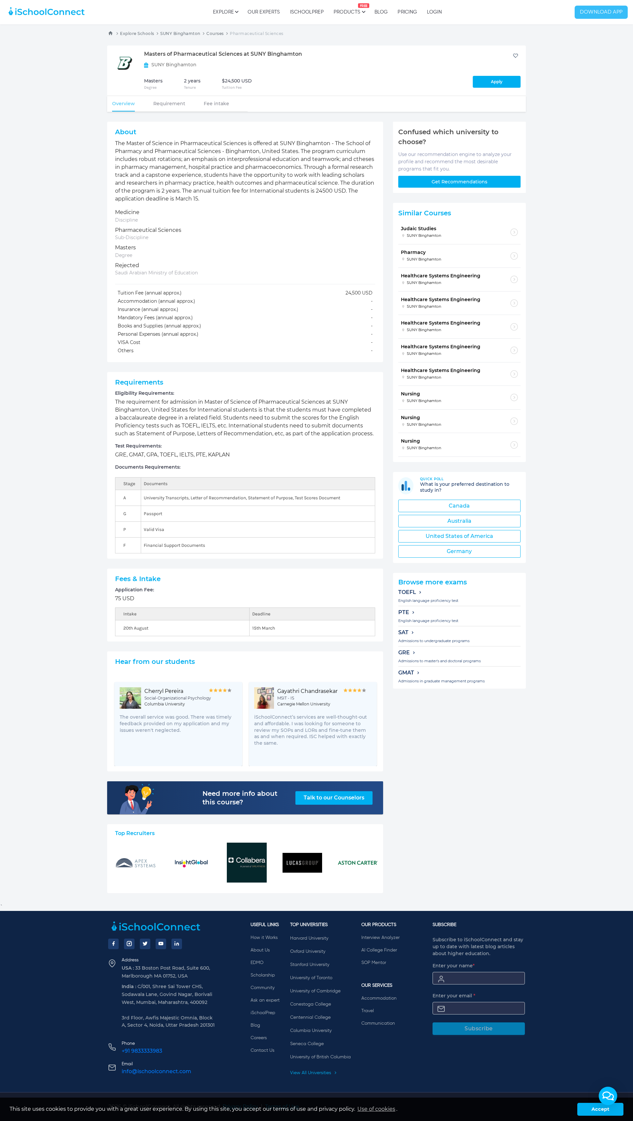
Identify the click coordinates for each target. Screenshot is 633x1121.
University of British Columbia (320, 1057)
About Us (260, 950)
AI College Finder (379, 950)
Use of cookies (376, 1109)
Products (347, 9)
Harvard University (309, 938)
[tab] (123, 103)
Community (263, 987)
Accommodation (379, 998)
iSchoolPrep (307, 12)
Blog (381, 12)
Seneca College (307, 1044)
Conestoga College (310, 1004)
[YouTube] (161, 944)
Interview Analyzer (380, 937)
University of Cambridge (315, 991)
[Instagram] (129, 944)
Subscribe (479, 1028)
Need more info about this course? (239, 798)
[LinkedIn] (176, 944)
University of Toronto (311, 978)
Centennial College (310, 1017)
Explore (223, 12)
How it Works (264, 937)
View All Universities (311, 1073)
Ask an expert (265, 1000)
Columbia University (311, 1030)
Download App (601, 12)
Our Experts (264, 12)
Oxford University (307, 951)
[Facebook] (113, 944)
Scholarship (263, 975)
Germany (459, 551)
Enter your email (454, 996)
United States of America (459, 536)
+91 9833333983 (142, 1051)
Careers (259, 1038)
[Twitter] (145, 944)
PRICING (407, 12)
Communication (378, 1023)
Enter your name (454, 966)
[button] (608, 1096)
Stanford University (309, 964)
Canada (459, 506)
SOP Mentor (373, 962)
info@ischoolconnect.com (156, 1071)
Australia (459, 521)
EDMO (257, 962)
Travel (367, 1011)
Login (434, 12)
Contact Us (262, 1050)
